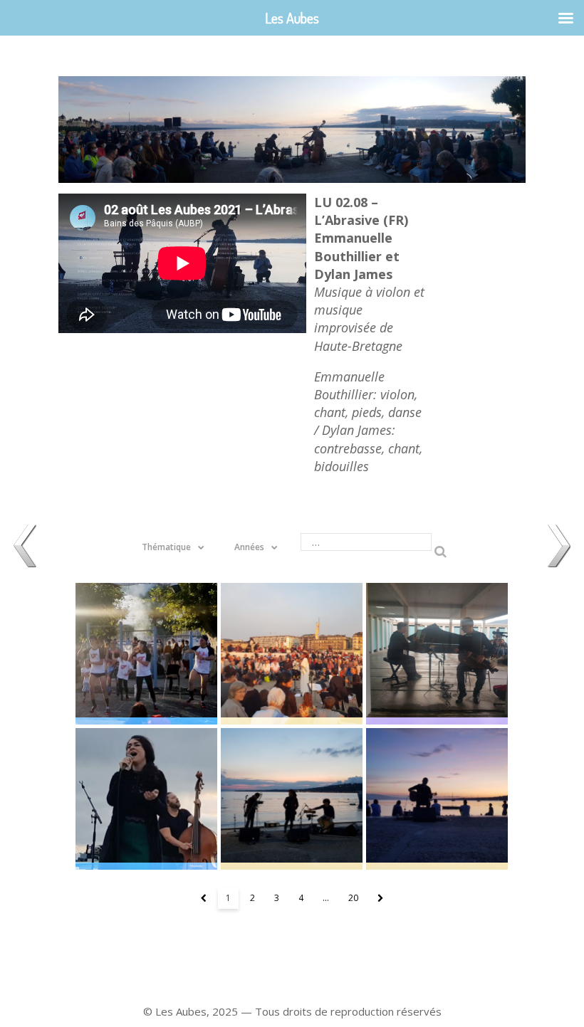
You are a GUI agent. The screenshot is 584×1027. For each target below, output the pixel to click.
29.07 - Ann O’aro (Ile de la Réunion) (292, 799)
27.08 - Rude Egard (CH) (292, 654)
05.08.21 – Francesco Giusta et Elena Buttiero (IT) (437, 654)
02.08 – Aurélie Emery (146, 799)
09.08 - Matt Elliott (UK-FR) (437, 799)
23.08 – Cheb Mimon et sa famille (146, 654)
